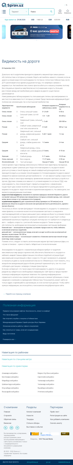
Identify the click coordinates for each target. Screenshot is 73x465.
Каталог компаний (34, 412)
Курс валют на (10, 20)
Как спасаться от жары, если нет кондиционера (20, 330)
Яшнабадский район (45, 388)
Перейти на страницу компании (18, 294)
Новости (30, 416)
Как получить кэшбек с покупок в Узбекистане (20, 318)
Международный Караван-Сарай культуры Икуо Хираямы (24, 322)
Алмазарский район (9, 373)
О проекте (8, 416)
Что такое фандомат (10, 315)
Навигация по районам (15, 352)
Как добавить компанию (59, 419)
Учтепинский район (45, 392)
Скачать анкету (56, 423)
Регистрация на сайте (58, 416)
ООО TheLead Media (46, 439)
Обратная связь (10, 419)
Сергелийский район (46, 377)
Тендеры (30, 419)
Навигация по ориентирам (15, 366)
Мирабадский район (10, 381)
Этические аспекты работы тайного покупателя (20, 326)
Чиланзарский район (46, 381)
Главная (7, 412)
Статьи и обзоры (33, 423)
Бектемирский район (10, 377)
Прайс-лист (54, 412)
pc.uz (48, 462)
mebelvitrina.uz (64, 462)
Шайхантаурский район (11, 384)
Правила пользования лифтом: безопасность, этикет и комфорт (26, 311)
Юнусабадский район (10, 388)
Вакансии (7, 423)
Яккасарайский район (10, 392)
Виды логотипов (9, 334)
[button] (4, 11)
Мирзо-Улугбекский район (48, 373)
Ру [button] (66, 5)
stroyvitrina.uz (32, 462)
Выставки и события (35, 427)
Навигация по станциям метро (17, 359)
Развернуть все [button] (9, 339)
